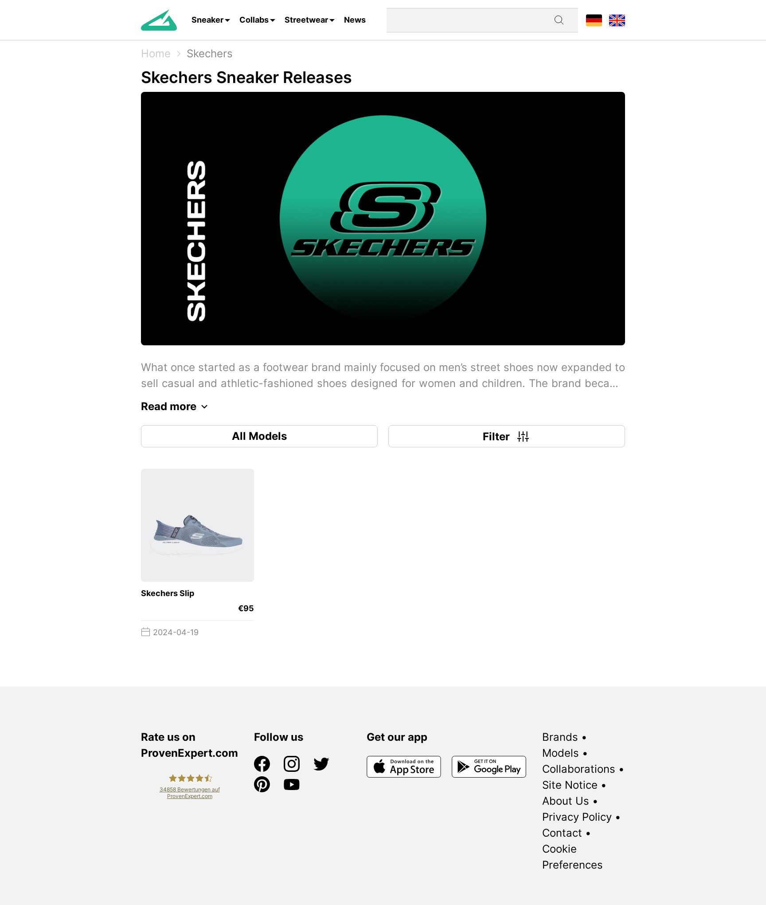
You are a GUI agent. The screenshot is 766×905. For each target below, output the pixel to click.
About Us (565, 800)
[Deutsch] (594, 19)
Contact (562, 832)
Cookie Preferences (572, 856)
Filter (496, 436)
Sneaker (207, 19)
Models (560, 753)
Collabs (254, 19)
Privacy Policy (577, 816)
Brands (560, 737)
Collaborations (578, 769)
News (355, 19)
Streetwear (306, 19)
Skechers (210, 53)
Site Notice (570, 785)
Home (156, 53)
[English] (617, 19)
